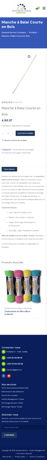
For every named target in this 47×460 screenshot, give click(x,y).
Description (9, 169)
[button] (14, 140)
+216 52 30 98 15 (14, 358)
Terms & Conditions (36, 457)
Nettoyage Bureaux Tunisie (12, 403)
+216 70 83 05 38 (15, 364)
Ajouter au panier (25, 133)
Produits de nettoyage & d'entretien (16, 153)
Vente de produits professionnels (15, 388)
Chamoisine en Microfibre (17, 311)
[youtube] (9, 376)
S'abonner (9, 435)
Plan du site (7, 457)
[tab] (9, 169)
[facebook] (4, 376)
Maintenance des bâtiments (13, 391)
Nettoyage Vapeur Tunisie (12, 407)
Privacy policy (20, 457)
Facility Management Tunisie (13, 399)
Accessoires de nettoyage (23, 149)
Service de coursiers (10, 395)
